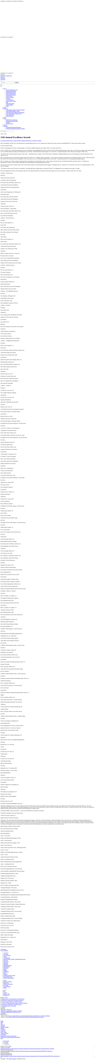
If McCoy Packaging (8, 984)
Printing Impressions (5, 1048)
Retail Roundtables (5, 1056)
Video (4, 117)
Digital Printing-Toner (11, 92)
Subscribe (5, 126)
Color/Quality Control (11, 101)
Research (3, 77)
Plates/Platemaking (10, 103)
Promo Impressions (45, 1048)
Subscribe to (8, 1036)
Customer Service (4, 1033)
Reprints (2, 1028)
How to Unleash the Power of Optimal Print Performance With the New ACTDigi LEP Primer (29, 1015)
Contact (5, 124)
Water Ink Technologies (8, 978)
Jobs (2, 1023)
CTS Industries (6, 958)
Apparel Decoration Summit (35, 1051)
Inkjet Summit (4, 1051)
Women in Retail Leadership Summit (17, 1056)
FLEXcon (5, 960)
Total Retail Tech (56, 1056)
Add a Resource (9, 116)
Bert (4, 991)
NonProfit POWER (47, 1056)
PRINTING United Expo (6, 75)
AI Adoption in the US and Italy (9, 1005)
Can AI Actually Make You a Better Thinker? (12, 1001)
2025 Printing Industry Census (12, 111)
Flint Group (5, 961)
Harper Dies (6, 982)
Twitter (6, 1042)
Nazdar (5, 969)
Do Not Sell (3, 1034)
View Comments (4, 950)
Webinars (8, 122)
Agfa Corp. (5, 954)
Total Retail (3, 1053)
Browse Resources (10, 114)
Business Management (11, 91)
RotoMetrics (6, 971)
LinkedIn (6, 1043)
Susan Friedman (6, 986)
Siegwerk (5, 974)
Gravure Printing (9, 99)
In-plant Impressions (14, 1048)
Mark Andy (5, 968)
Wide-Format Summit (23, 1051)
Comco (5, 956)
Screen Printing (9, 104)
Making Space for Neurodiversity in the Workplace (13, 999)
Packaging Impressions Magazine (13, 127)
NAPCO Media (12, 1058)
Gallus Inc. (5, 963)
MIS (7, 102)
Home (2, 1021)
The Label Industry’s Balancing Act (14, 113)
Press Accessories (10, 97)
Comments (39, 140)
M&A (7, 106)
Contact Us (3, 1031)
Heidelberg (5, 964)
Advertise (3, 1026)
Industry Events (9, 123)
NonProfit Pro (9, 1053)
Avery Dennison (7, 955)
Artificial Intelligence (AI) (12, 89)
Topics (4, 88)
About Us (3, 1024)
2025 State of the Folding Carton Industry (15, 112)
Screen (4, 973)
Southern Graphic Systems (9, 975)
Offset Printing (9, 96)
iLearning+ (3, 79)
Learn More (3, 1013)
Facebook (6, 1041)
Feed (2, 1038)
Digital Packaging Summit (12, 121)
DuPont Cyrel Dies (7, 981)
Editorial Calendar (5, 1027)
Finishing (8, 98)
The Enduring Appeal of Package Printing (15, 109)
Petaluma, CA (6, 995)
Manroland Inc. (6, 966)
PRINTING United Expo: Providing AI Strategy (12, 1000)
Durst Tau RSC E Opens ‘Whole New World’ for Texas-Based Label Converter (26, 1017)
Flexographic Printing (11, 94)
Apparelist (52, 1048)
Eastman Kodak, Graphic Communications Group (14, 959)
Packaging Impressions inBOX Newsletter (15, 128)
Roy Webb (5, 985)
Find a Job (3, 78)
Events (4, 118)
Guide (4, 107)
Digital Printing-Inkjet (11, 93)
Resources (5, 108)
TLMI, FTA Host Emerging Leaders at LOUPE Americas (14, 1003)
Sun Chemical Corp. (7, 976)
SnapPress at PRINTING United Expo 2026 (11, 1004)
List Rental (3, 1029)
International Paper (7, 965)
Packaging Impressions (24, 1048)
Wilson (4, 987)
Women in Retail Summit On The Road (34, 1056)
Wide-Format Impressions (35, 1048)
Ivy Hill (5, 992)
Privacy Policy (4, 1032)
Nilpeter (5, 970)
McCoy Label (6, 994)
